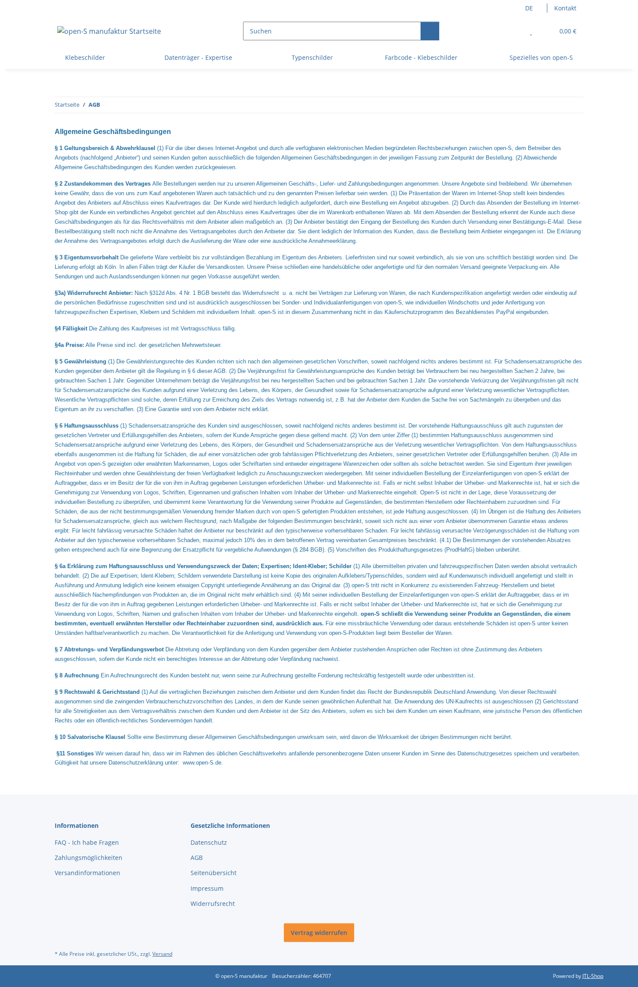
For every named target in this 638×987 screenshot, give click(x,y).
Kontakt (565, 8)
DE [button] (529, 8)
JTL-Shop (592, 976)
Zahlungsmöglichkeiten (88, 857)
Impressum (207, 888)
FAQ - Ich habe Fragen (87, 842)
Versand (162, 954)
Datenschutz (209, 842)
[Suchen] (430, 31)
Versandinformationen (87, 873)
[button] (513, 31)
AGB (197, 857)
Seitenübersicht (214, 873)
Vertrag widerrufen (319, 932)
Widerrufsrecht (213, 903)
